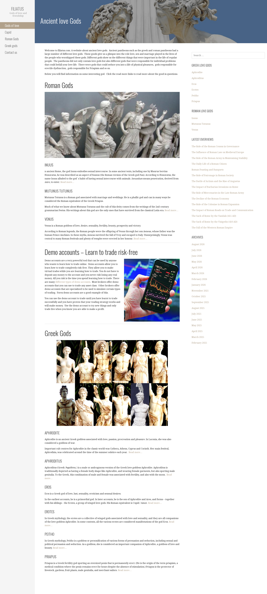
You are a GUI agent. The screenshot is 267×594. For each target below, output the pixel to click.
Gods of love (12, 25)
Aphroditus (198, 78)
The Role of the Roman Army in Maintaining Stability (220, 158)
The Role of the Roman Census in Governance (215, 146)
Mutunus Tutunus (201, 124)
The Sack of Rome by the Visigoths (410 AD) (214, 221)
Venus (195, 129)
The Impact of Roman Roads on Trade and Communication (222, 210)
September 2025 (200, 302)
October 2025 (199, 296)
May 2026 (197, 261)
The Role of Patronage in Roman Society (213, 175)
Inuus (195, 118)
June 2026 (197, 256)
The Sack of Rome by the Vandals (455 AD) (214, 216)
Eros (194, 84)
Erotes (195, 89)
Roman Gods (12, 38)
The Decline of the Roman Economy (210, 198)
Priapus (196, 101)
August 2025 (198, 308)
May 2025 (197, 325)
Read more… (67, 182)
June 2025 (197, 319)
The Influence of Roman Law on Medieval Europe (218, 152)
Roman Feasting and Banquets (207, 169)
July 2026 (196, 250)
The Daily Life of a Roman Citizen (209, 164)
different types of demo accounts (72, 282)
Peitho (195, 95)
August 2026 (198, 244)
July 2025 (196, 314)
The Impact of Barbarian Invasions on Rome (215, 187)
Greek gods (11, 45)
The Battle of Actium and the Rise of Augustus (216, 181)
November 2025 (200, 290)
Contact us (11, 52)
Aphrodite (197, 72)
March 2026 (198, 273)
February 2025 (199, 342)
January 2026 (199, 285)
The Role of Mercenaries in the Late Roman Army (218, 193)
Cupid (8, 32)
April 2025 (197, 331)
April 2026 (197, 267)
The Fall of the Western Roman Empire (212, 227)
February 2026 (199, 279)
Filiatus (17, 9)
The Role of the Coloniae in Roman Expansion (215, 204)
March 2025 (198, 337)
